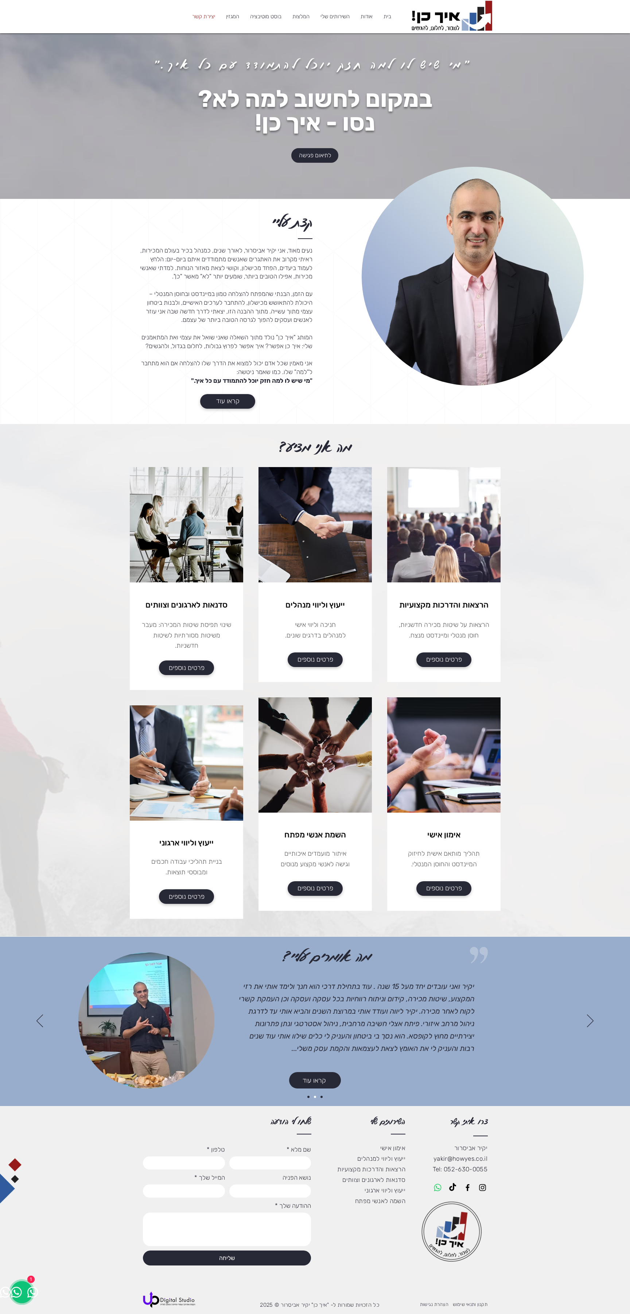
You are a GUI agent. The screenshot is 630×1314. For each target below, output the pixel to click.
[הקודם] (39, 1021)
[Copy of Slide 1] (315, 1097)
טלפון (216, 1149)
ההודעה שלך (293, 1205)
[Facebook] (467, 1187)
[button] (335, 16)
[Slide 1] (308, 1097)
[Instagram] (482, 1187)
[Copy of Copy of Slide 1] (321, 1097)
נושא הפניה (297, 1177)
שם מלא (299, 1149)
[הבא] (590, 1021)
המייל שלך (209, 1177)
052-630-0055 (465, 1169)
